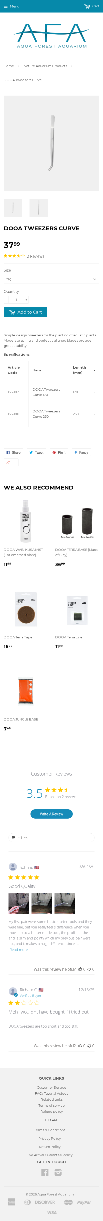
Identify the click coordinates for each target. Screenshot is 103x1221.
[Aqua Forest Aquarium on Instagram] (58, 1174)
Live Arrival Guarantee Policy (49, 1155)
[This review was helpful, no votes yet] (80, 969)
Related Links (51, 1099)
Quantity (11, 291)
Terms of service (51, 1105)
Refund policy (51, 1111)
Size (7, 270)
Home (9, 66)
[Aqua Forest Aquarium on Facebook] (45, 1174)
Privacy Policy (49, 1138)
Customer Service (51, 1087)
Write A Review (51, 814)
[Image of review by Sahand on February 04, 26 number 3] (64, 903)
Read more (19, 949)
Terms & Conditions (49, 1130)
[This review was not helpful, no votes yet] (89, 969)
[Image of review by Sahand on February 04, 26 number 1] (18, 903)
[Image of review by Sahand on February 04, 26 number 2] (42, 903)
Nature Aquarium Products (45, 66)
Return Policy (49, 1147)
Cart (95, 6)
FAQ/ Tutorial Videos (51, 1093)
